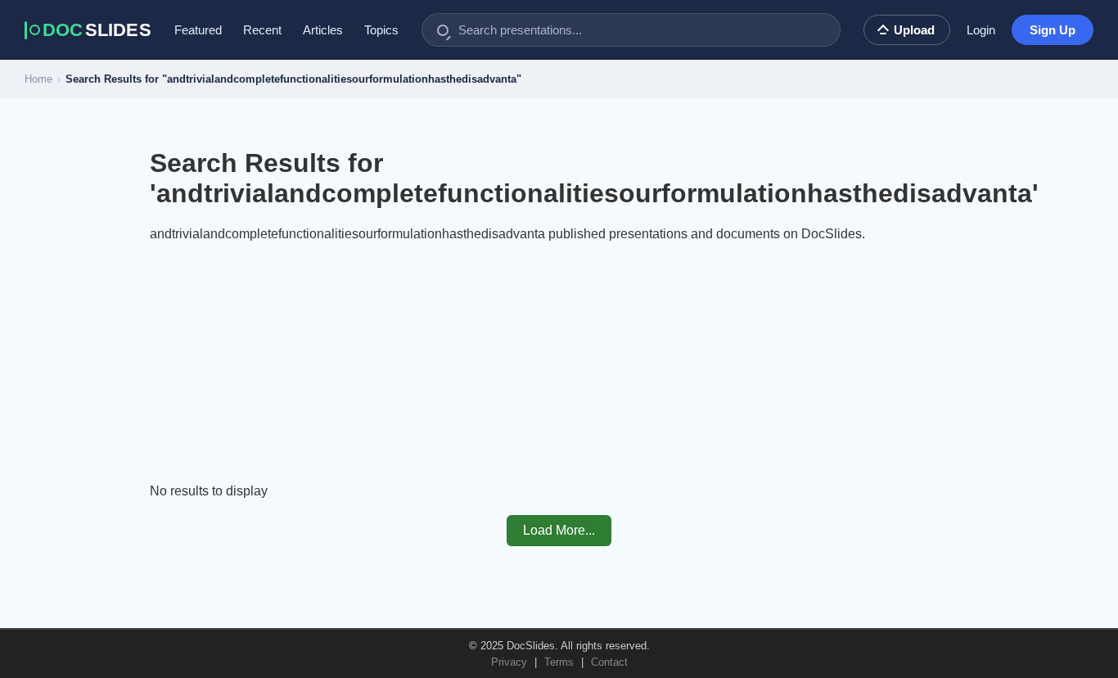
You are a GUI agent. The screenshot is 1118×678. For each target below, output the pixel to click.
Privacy (509, 662)
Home (38, 79)
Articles (323, 30)
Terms (559, 662)
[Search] (443, 30)
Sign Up (1052, 30)
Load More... (559, 530)
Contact (609, 662)
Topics (381, 30)
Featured (198, 30)
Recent (262, 30)
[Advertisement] (559, 369)
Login (981, 30)
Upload (914, 30)
